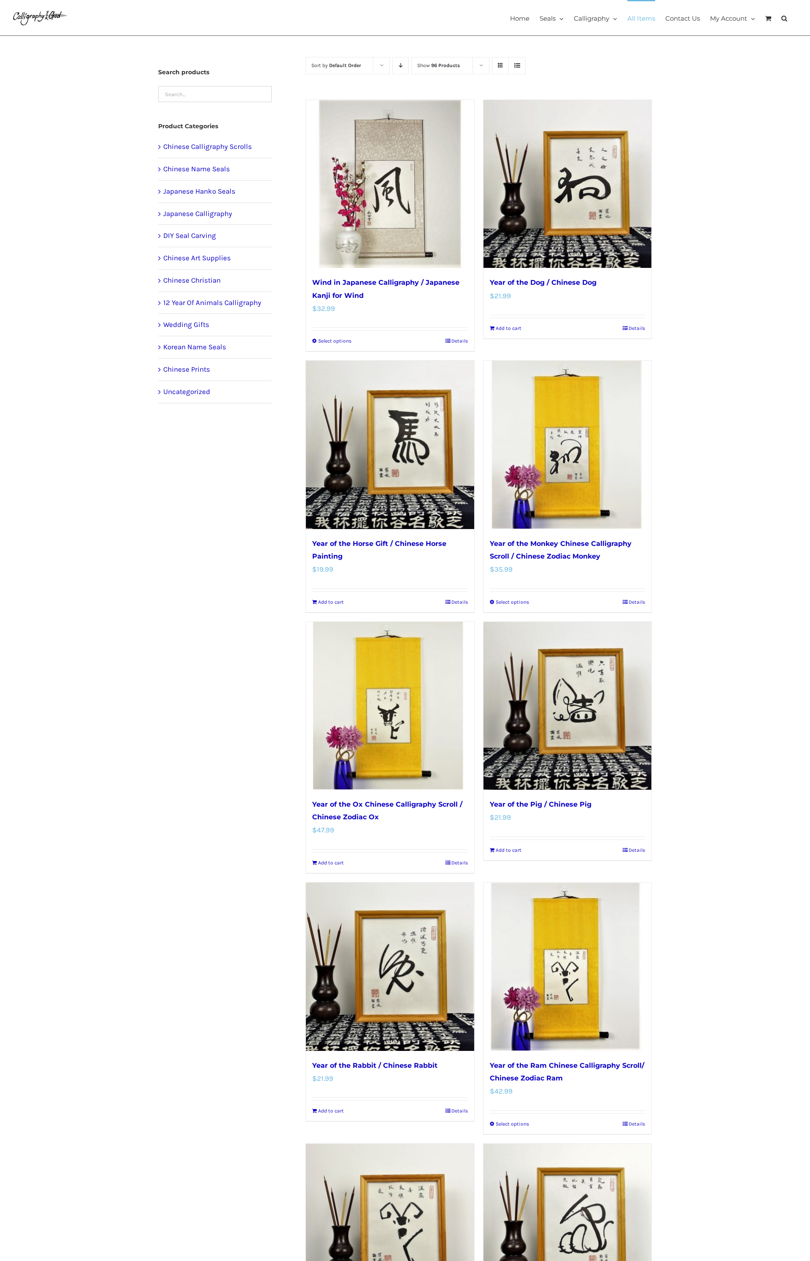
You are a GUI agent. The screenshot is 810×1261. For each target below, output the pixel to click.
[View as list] (517, 65)
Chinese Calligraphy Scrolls (207, 146)
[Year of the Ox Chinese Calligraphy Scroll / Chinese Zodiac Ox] (390, 706)
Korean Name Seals (194, 347)
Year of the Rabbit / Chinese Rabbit (374, 1065)
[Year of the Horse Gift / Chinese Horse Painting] (390, 445)
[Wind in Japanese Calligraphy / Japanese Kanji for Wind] (390, 184)
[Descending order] (400, 65)
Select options (334, 341)
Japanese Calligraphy (197, 213)
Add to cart (508, 328)
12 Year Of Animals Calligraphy (212, 302)
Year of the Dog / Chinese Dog (543, 282)
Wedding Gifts (186, 324)
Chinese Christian (192, 280)
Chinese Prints (186, 369)
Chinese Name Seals (196, 169)
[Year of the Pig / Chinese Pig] (567, 706)
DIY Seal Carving (189, 235)
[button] (784, 17)
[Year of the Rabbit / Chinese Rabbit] (390, 966)
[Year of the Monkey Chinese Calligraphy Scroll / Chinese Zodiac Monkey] (567, 445)
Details (459, 341)
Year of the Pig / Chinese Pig (540, 804)
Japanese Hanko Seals (199, 191)
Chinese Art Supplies (197, 258)
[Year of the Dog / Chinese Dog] (567, 184)
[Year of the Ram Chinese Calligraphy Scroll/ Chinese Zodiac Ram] (567, 966)
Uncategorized (186, 391)
